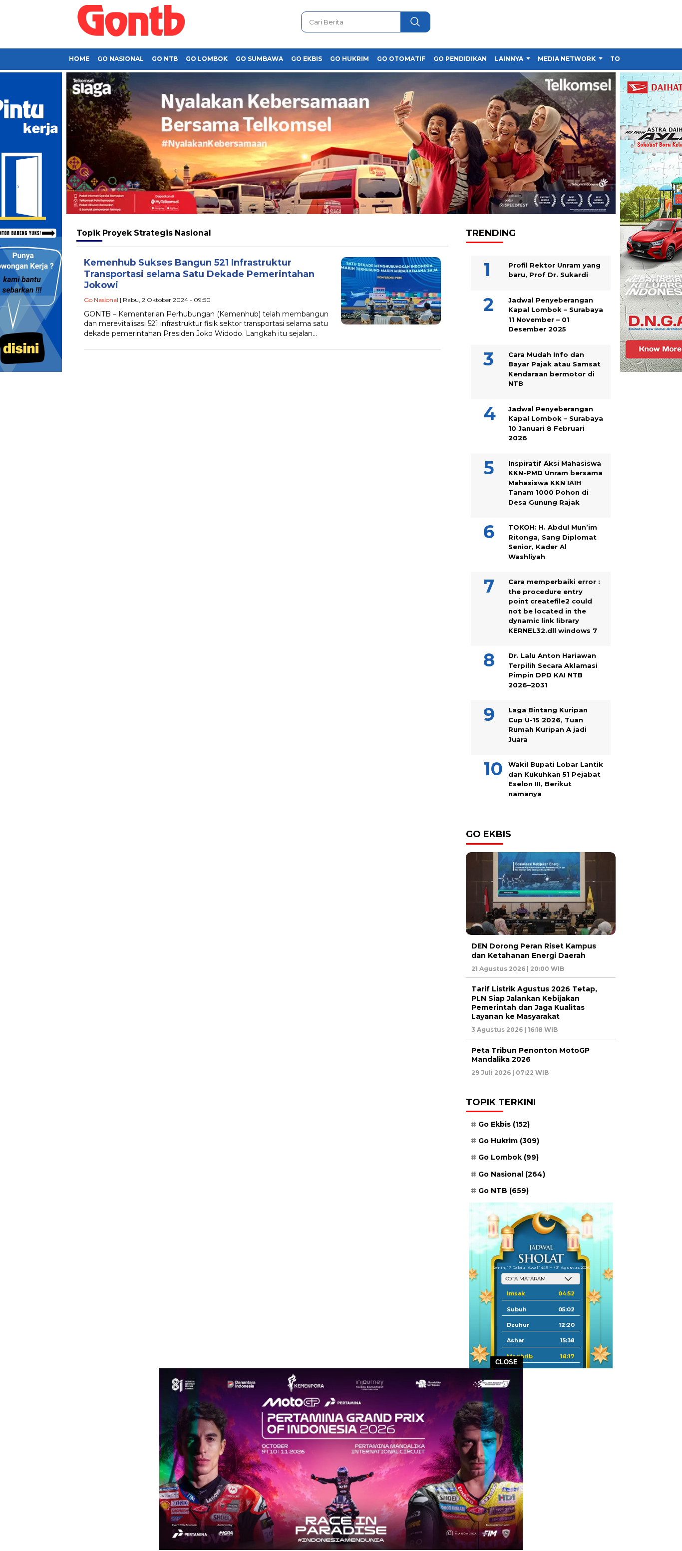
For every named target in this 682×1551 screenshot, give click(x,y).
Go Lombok (207, 58)
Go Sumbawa (259, 58)
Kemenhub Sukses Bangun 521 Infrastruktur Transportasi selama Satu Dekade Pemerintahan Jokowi (199, 274)
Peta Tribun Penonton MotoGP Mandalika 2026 (530, 1055)
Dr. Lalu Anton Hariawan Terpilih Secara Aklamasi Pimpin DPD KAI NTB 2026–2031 (553, 670)
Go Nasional (120, 58)
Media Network (567, 58)
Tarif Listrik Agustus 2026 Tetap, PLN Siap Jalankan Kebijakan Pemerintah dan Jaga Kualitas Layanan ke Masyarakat (534, 1002)
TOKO (620, 58)
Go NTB (165, 58)
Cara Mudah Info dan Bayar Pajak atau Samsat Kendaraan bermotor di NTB (554, 369)
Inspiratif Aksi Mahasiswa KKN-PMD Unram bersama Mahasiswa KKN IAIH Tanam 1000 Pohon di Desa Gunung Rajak (555, 482)
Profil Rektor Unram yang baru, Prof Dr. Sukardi (554, 270)
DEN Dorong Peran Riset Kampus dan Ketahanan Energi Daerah (533, 950)
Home (79, 58)
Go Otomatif (401, 58)
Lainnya (509, 58)
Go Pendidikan (460, 58)
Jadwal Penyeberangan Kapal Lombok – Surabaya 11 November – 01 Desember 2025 (555, 314)
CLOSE (506, 1362)
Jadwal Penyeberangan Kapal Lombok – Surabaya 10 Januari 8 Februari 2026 (555, 423)
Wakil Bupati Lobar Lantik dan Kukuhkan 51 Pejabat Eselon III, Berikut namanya (555, 779)
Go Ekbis (306, 58)
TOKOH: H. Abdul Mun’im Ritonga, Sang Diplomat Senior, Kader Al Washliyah (552, 542)
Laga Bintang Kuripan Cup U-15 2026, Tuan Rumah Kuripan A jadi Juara (548, 724)
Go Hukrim (349, 58)
